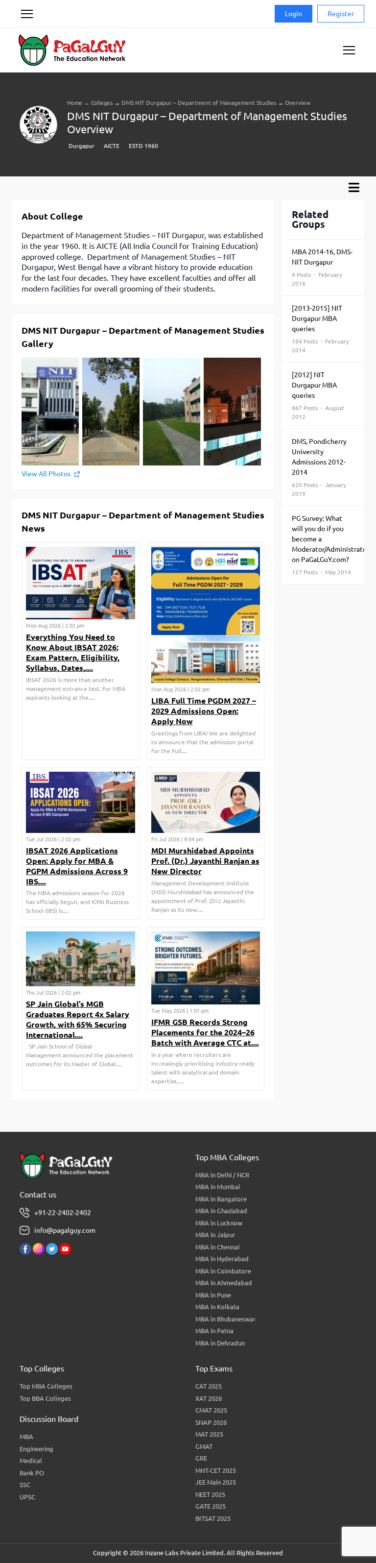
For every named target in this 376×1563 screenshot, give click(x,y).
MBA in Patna (214, 1330)
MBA (26, 1436)
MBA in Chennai (217, 1247)
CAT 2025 (208, 1386)
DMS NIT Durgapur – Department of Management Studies (198, 102)
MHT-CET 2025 (215, 1470)
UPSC (27, 1496)
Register (341, 14)
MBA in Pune (213, 1295)
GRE (201, 1458)
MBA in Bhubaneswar (225, 1319)
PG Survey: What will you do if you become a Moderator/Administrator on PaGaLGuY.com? (328, 544)
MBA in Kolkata (217, 1306)
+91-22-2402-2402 (62, 1213)
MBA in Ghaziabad (221, 1210)
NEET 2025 (210, 1494)
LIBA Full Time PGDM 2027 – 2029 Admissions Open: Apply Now (203, 711)
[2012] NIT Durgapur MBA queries (318, 395)
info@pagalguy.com (64, 1230)
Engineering (36, 1448)
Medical (31, 1460)
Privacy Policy (26, 51)
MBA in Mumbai (217, 1186)
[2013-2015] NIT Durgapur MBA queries (320, 328)
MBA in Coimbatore (223, 1271)
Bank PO (32, 1472)
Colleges (102, 102)
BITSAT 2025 (213, 1518)
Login (293, 14)
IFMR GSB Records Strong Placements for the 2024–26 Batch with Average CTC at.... (205, 1032)
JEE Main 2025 (215, 1482)
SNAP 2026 (211, 1422)
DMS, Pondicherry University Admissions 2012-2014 (319, 467)
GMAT (203, 1446)
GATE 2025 (210, 1506)
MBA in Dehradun (220, 1343)
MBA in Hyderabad (222, 1258)
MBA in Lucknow (218, 1223)
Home (74, 102)
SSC (25, 1484)
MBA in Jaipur (215, 1234)
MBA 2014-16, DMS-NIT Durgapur (322, 267)
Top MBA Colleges (46, 1386)
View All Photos (46, 474)
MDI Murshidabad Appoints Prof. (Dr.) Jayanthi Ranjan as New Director (205, 861)
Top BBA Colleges (45, 1398)
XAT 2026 (208, 1398)
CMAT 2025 (211, 1410)
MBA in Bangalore (221, 1199)
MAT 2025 (209, 1434)
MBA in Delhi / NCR (222, 1175)
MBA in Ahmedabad (223, 1282)
